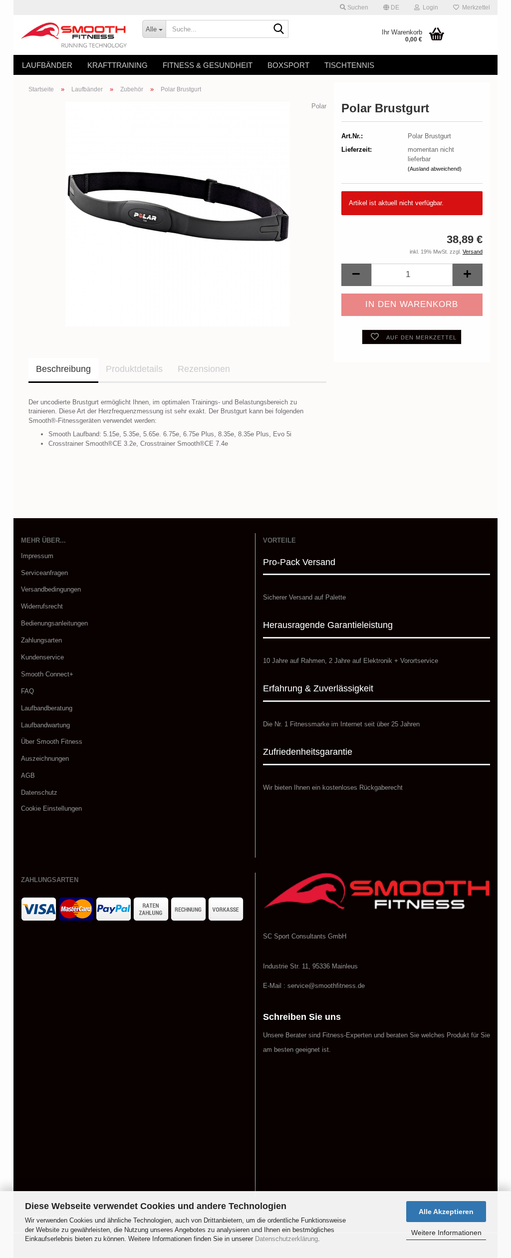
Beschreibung (63, 369)
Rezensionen (204, 369)
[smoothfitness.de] (74, 35)
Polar (318, 106)
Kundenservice (42, 657)
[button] (391, 7)
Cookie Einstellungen (51, 808)
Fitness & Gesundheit (208, 65)
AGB (28, 775)
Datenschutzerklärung (286, 1239)
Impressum (37, 556)
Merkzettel (474, 7)
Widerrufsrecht (42, 606)
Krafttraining (117, 65)
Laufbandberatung (46, 708)
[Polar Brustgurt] (177, 213)
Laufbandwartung (45, 725)
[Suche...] (278, 29)
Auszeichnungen (45, 758)
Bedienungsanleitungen (54, 623)
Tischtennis (349, 65)
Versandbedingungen (51, 589)
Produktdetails (134, 369)
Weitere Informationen (446, 1233)
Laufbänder (47, 65)
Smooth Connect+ (47, 674)
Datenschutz (39, 792)
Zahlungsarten (41, 640)
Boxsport (288, 65)
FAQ (27, 691)
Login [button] (429, 7)
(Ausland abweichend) (435, 169)
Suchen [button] (357, 7)
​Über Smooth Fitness (51, 741)
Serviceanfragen (44, 573)
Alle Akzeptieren (446, 1212)
